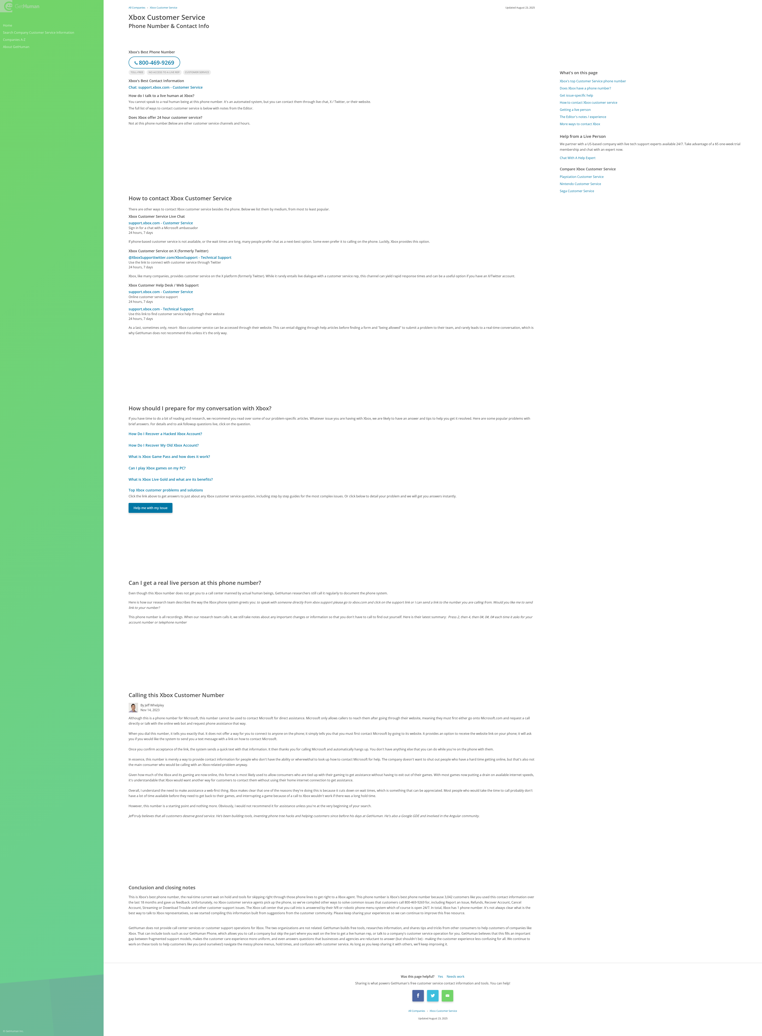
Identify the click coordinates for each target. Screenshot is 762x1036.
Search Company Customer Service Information (38, 32)
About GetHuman (16, 47)
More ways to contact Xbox (580, 124)
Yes (440, 976)
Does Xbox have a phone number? (585, 88)
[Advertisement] (248, 160)
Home (7, 25)
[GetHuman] (19, 6)
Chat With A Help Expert (578, 158)
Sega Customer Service (577, 191)
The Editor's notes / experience (583, 117)
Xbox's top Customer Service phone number (593, 81)
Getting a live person (575, 109)
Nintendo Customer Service (580, 184)
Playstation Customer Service (582, 177)
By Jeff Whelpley (152, 705)
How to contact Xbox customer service (588, 102)
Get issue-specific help (576, 95)
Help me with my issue (150, 508)
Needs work (455, 976)
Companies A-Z (14, 39)
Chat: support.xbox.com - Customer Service (166, 87)
